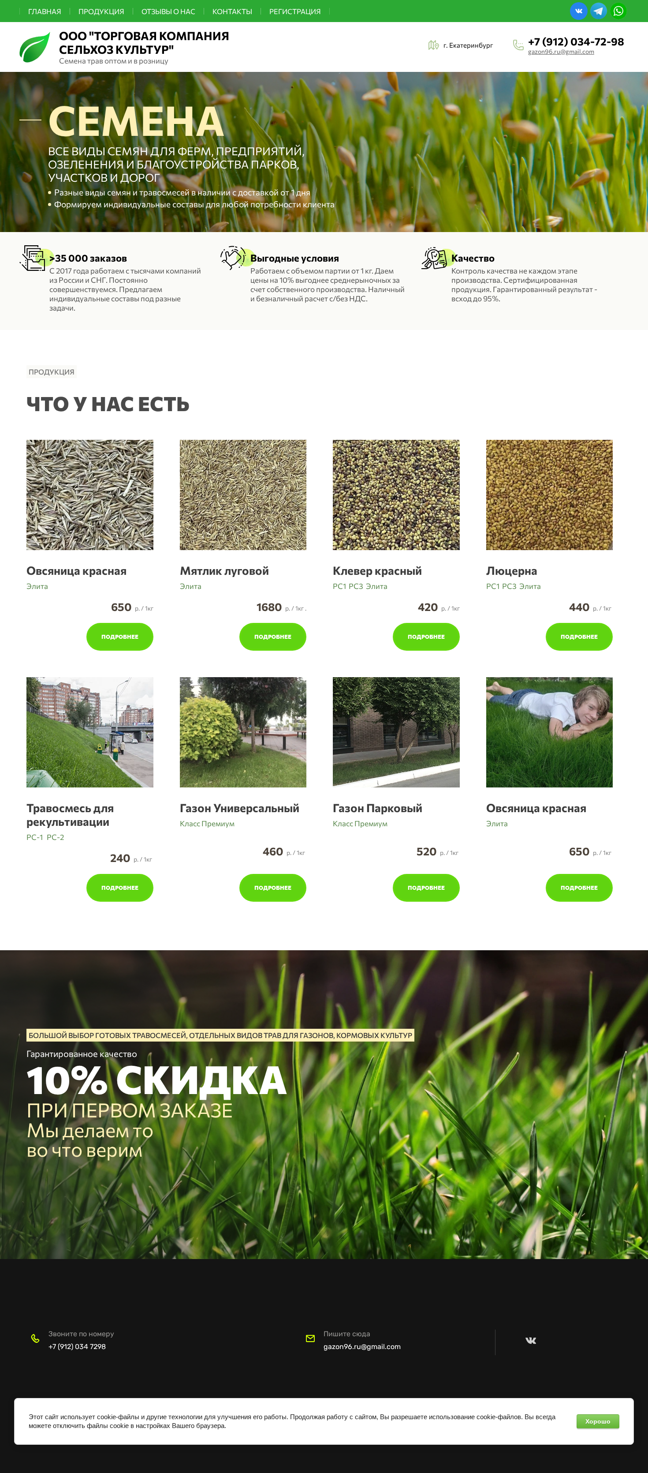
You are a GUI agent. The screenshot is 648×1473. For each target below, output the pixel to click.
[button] (89, 570)
